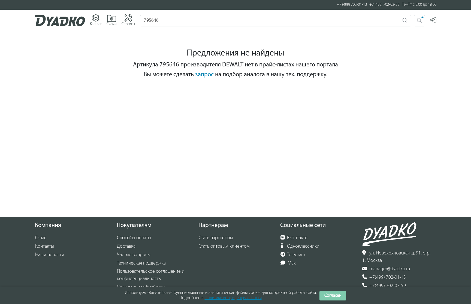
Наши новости (49, 255)
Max (291, 263)
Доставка (126, 246)
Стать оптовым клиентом (224, 246)
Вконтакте (296, 238)
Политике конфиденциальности (233, 298)
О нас (40, 238)
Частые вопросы (133, 255)
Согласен (332, 295)
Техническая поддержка (141, 263)
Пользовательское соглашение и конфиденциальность (151, 275)
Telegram (295, 255)
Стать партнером (216, 238)
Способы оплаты (134, 238)
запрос (204, 75)
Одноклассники (302, 246)
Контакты (44, 246)
